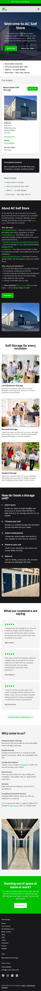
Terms (4, 940)
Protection (5, 943)
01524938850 (9, 143)
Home (3, 923)
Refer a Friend (6, 932)
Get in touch (21, 285)
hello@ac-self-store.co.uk (10, 970)
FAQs (3, 937)
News (3, 934)
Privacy (4, 946)
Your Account (6, 926)
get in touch (14, 806)
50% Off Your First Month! (20, 2)
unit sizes (23, 765)
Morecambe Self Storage (11, 88)
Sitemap (4, 948)
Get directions (9, 137)
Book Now (8, 295)
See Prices (11, 48)
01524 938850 (6, 967)
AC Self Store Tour (8, 929)
